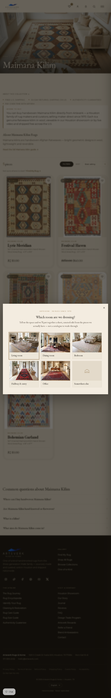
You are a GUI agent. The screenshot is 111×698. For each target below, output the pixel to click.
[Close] (104, 307)
